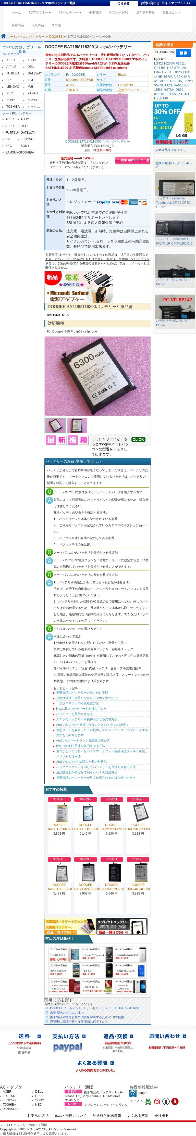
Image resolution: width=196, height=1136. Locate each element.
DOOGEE (56, 37)
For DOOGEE (75, 74)
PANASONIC (36, 93)
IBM (30, 80)
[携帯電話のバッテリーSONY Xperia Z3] (130, 970)
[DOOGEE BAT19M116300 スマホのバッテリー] (98, 117)
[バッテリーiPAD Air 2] (64, 954)
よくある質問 (138, 1116)
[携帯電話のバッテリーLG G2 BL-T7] (97, 986)
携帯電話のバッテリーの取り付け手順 (82, 692)
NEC (9, 93)
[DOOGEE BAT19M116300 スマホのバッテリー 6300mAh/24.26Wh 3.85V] (98, 376)
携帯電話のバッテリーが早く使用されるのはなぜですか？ (96, 778)
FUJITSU (12, 73)
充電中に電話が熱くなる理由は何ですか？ (79, 1021)
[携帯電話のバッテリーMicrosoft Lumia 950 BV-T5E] (130, 986)
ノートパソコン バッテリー (26, 37)
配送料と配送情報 (107, 1116)
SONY (10, 100)
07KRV (159, 94)
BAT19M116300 (58, 315)
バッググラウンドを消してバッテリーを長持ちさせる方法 (96, 767)
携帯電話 (95, 12)
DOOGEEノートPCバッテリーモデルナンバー (82, 1008)
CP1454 (160, 68)
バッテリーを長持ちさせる (74, 714)
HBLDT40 (161, 98)
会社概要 (161, 1116)
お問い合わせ (150, 3)
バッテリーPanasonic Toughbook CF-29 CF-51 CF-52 (173, 203)
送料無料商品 (145, 12)
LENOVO (12, 86)
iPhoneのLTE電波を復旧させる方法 (80, 746)
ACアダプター (12, 54)
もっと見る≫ (37, 106)
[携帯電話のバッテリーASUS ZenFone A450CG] (64, 986)
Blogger (142, 1093)
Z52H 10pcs (173, 72)
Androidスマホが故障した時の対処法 (81, 761)
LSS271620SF (164, 63)
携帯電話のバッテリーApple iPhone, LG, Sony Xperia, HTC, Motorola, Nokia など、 (94, 1096)
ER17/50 (171, 94)
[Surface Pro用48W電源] (78, 295)
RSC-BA (176, 81)
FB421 (158, 72)
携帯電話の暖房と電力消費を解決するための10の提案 (87, 1017)
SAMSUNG (35, 100)
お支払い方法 (38, 1116)
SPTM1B (185, 94)
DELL (31, 67)
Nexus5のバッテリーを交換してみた (81, 708)
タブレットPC (119, 12)
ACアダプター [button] (38, 12)
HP (8, 80)
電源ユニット (171, 12)
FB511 (180, 63)
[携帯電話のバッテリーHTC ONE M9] (64, 970)
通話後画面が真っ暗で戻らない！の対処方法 (86, 772)
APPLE (11, 67)
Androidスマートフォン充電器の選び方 (83, 740)
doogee (105, 444)
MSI (30, 86)
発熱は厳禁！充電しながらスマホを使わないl (87, 698)
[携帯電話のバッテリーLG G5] (97, 970)
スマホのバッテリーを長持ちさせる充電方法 (86, 719)
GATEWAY (35, 73)
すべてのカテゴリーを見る (22, 49)
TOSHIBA (13, 106)
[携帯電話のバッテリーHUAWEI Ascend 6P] (130, 954)
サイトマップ (171, 3)
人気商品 (38, 25)
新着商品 (18, 25)
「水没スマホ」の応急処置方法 (77, 703)
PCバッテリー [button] (68, 12)
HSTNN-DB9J (173, 90)
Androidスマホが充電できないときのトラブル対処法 (92, 724)
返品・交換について (71, 1116)
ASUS (32, 60)
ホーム (18, 12)
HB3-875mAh (176, 68)
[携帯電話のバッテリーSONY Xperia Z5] (97, 954)
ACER (10, 60)
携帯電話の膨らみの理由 (67, 1013)
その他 (56, 25)
